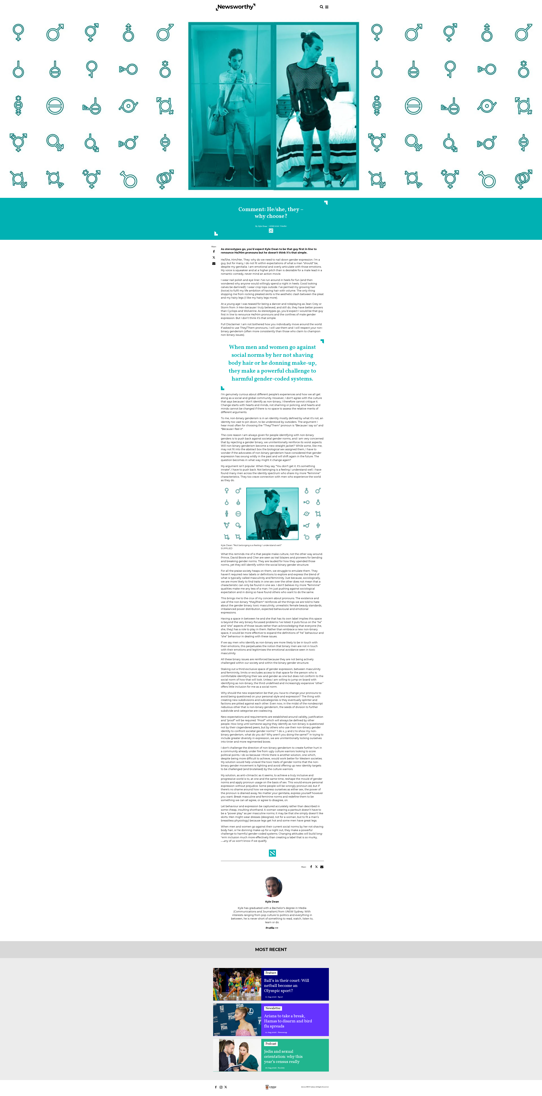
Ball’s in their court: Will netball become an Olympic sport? (286, 985)
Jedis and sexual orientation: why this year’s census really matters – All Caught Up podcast (286, 1056)
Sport (280, 997)
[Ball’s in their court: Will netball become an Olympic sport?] (237, 984)
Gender (283, 226)
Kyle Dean (262, 226)
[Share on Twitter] (214, 258)
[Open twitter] (226, 1087)
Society (281, 1068)
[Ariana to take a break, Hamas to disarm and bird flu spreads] (237, 1019)
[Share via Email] (214, 264)
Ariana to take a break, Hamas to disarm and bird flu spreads (288, 1021)
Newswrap (282, 1033)
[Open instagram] (221, 1087)
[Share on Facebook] (214, 252)
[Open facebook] (216, 1087)
